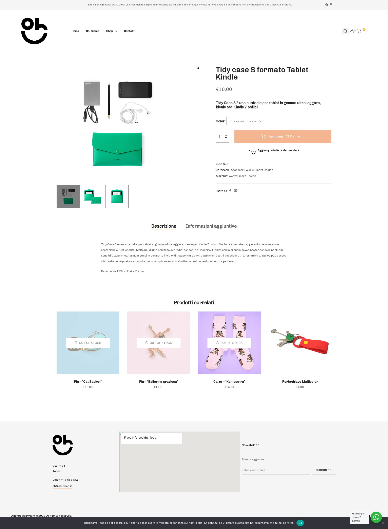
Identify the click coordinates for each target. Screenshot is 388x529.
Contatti (129, 31)
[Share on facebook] (230, 191)
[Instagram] (331, 4)
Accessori (238, 170)
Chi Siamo (92, 31)
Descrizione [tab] (163, 226)
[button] (198, 68)
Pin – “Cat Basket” (88, 381)
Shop (109, 31)
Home (75, 31)
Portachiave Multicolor (300, 381)
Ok (300, 522)
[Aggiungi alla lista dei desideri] (256, 317)
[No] (383, 523)
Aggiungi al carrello (287, 136)
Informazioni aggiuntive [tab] (211, 226)
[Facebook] (326, 4)
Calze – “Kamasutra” (229, 381)
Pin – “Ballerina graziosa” (158, 381)
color (220, 121)
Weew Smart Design (259, 170)
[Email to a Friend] (235, 191)
